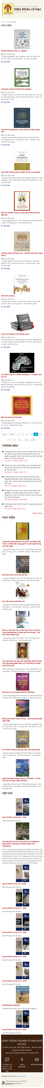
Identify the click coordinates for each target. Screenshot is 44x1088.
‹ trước (11, 434)
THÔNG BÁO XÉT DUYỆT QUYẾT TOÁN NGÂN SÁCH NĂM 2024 (23, 505)
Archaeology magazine (11, 1005)
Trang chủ (4, 22)
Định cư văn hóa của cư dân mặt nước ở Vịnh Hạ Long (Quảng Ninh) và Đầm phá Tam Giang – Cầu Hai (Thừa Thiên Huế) (21, 632)
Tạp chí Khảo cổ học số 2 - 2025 (14, 932)
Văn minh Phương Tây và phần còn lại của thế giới (20, 172)
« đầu (4, 434)
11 (40, 434)
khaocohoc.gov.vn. (20, 1076)
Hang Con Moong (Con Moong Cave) (15, 334)
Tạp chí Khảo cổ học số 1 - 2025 (14, 908)
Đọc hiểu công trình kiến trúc (13, 601)
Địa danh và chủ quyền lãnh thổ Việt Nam (18, 692)
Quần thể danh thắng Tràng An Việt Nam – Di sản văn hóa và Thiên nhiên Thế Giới (21, 779)
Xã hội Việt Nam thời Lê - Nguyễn (14, 51)
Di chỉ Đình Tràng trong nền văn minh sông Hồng (21, 749)
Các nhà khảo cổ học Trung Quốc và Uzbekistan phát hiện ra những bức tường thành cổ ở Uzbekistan (20, 843)
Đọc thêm (6, 62)
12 (9, 440)
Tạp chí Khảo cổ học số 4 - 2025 (14, 981)
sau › (26, 440)
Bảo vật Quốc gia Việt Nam (11, 417)
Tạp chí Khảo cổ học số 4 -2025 (14, 884)
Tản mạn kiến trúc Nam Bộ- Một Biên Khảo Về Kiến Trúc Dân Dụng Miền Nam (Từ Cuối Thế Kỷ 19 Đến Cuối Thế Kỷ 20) (22, 663)
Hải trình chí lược (8, 296)
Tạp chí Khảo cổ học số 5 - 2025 (14, 817)
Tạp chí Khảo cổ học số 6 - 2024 (14, 1029)
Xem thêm (37, 513)
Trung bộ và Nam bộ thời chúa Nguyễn (16, 89)
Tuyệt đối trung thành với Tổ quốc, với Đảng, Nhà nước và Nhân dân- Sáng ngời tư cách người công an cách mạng (21, 543)
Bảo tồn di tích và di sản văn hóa (15, 575)
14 (19, 440)
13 (14, 440)
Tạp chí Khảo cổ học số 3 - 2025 (14, 956)
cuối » (33, 440)
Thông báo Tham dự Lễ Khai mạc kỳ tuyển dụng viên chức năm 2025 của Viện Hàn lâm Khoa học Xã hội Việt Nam (23, 467)
